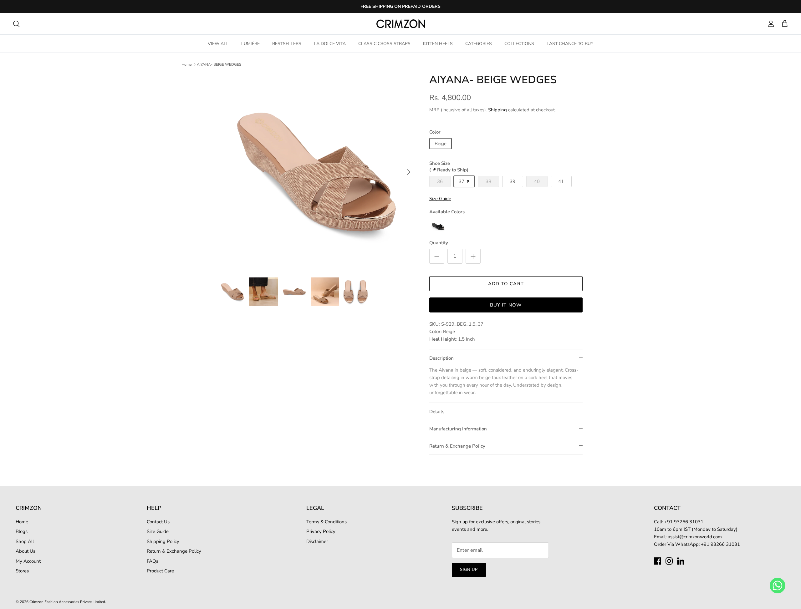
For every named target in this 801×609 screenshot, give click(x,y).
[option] (317, 172)
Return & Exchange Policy (457, 446)
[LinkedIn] (680, 561)
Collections (519, 44)
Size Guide (158, 531)
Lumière (250, 44)
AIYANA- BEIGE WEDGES (219, 64)
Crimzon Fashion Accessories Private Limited (67, 601)
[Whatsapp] (777, 585)
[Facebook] (657, 561)
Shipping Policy (163, 541)
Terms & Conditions (326, 522)
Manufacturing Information (458, 429)
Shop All (25, 541)
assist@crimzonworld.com (695, 537)
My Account (28, 561)
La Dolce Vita (330, 44)
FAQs (152, 561)
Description (441, 358)
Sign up (469, 569)
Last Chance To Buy (570, 44)
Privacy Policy (320, 531)
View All (218, 44)
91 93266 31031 (685, 522)
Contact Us (158, 522)
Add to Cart (506, 284)
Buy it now (506, 305)
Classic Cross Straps (384, 44)
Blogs (22, 531)
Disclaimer (317, 541)
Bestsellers (286, 44)
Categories (478, 44)
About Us (25, 551)
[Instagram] (669, 561)
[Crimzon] (400, 23)
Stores (22, 571)
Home (186, 64)
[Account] (770, 24)
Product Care (160, 571)
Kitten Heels (438, 44)
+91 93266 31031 (720, 544)
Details (436, 412)
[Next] (409, 172)
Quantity (438, 243)
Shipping (497, 110)
